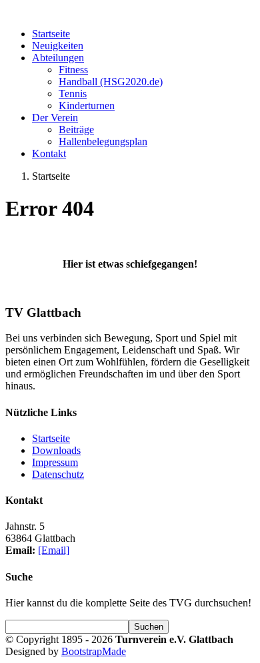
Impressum (55, 462)
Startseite (51, 438)
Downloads (56, 450)
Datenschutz (58, 474)
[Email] (53, 550)
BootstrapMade (93, 651)
